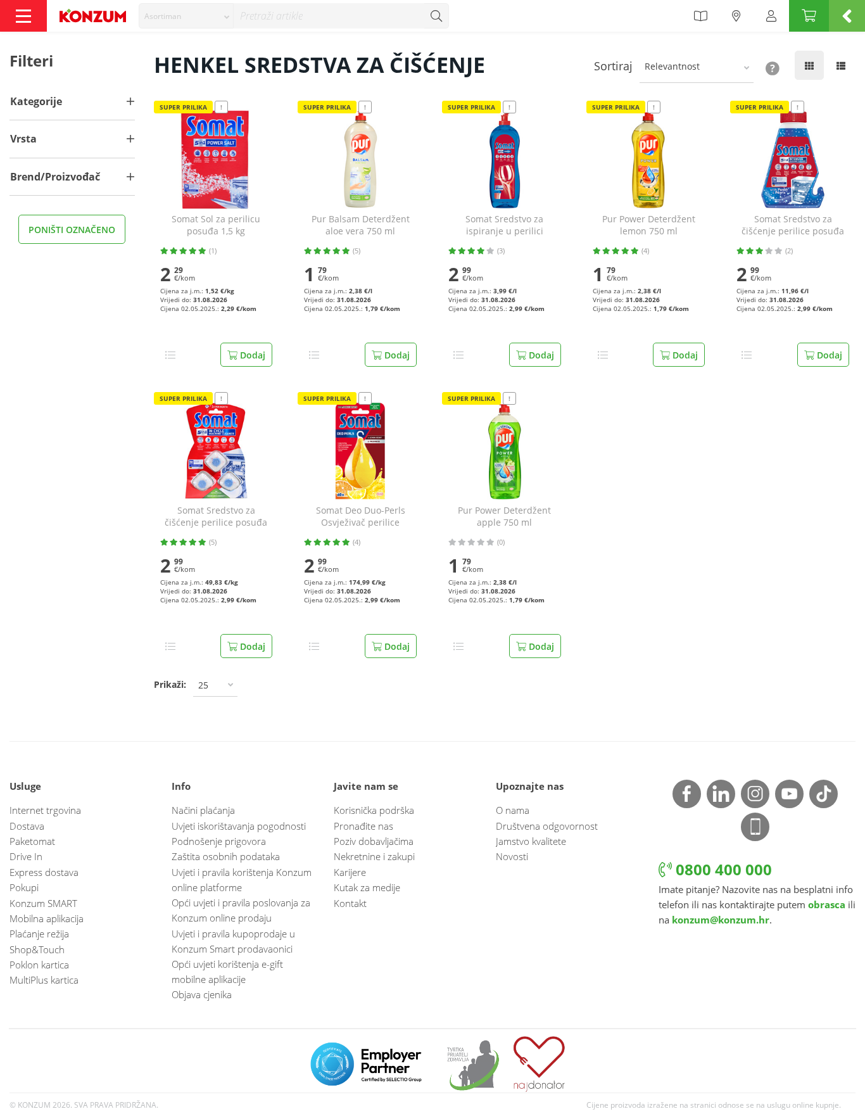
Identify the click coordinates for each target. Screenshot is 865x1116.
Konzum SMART (43, 903)
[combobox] (186, 16)
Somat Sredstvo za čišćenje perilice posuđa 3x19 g (216, 517)
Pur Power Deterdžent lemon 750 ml (648, 225)
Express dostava (44, 872)
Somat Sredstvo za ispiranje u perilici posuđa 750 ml (504, 225)
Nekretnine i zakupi (374, 856)
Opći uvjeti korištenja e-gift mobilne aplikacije (227, 972)
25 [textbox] (203, 685)
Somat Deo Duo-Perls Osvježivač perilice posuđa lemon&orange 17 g (360, 517)
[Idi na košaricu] (809, 16)
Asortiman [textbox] (162, 16)
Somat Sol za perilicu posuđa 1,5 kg (216, 225)
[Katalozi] (700, 16)
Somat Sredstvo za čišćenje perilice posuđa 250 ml (793, 225)
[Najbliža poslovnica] (736, 16)
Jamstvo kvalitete (531, 841)
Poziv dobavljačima (374, 841)
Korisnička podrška (374, 810)
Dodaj (251, 355)
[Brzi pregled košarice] (847, 16)
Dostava (26, 826)
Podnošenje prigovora (219, 841)
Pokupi (24, 887)
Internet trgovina (45, 810)
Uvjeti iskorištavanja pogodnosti (239, 826)
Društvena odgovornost (547, 826)
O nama (512, 810)
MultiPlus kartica (44, 979)
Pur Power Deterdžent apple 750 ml (504, 516)
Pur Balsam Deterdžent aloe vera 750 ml (361, 225)
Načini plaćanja (203, 810)
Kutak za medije (367, 887)
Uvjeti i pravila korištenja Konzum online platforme (242, 880)
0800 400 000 (722, 869)
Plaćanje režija (39, 933)
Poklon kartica (39, 964)
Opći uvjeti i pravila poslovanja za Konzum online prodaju (241, 910)
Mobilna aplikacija (46, 918)
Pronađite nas (363, 826)
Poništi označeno (71, 230)
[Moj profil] (771, 16)
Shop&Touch (37, 949)
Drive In (25, 856)
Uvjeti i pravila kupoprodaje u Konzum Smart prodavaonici (233, 941)
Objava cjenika (202, 994)
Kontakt (350, 903)
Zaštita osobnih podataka (226, 856)
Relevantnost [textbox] (672, 66)
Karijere (350, 872)
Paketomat (32, 841)
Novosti (512, 856)
